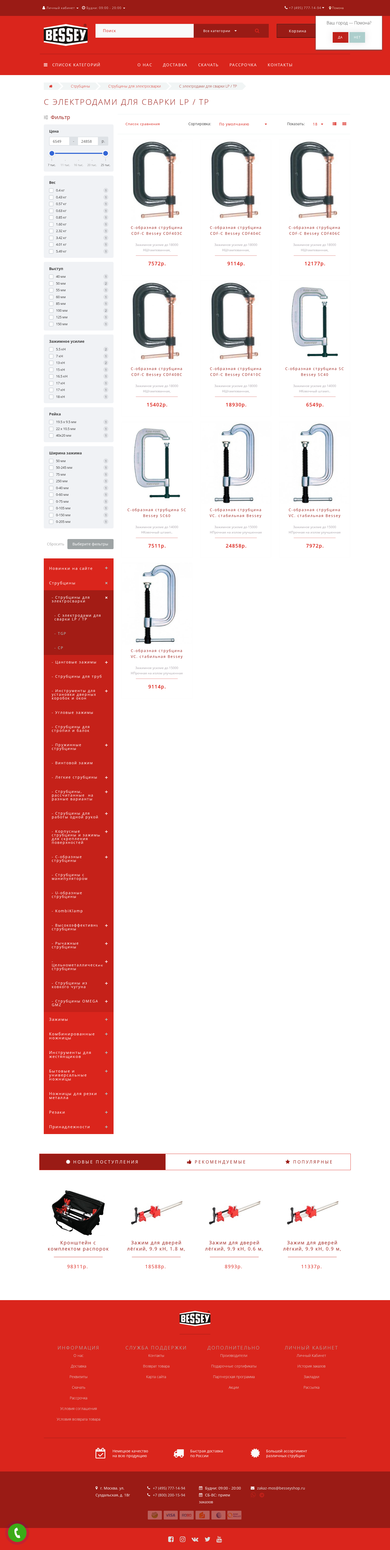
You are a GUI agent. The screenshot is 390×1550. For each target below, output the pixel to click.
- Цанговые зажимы (74, 662)
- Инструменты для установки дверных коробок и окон (74, 694)
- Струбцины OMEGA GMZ (75, 1002)
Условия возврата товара (78, 1419)
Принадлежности (69, 1126)
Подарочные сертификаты (234, 1366)
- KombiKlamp (67, 910)
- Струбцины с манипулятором (70, 876)
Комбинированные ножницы (72, 1035)
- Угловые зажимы (73, 712)
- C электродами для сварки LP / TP (77, 617)
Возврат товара (156, 1366)
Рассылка (311, 1387)
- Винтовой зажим (72, 762)
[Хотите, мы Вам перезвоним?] (17, 1533)
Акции (234, 1387)
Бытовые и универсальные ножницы (68, 1075)
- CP (58, 647)
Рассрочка (243, 64)
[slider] (52, 153)
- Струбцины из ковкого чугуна (70, 984)
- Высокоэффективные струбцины (77, 927)
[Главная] (51, 86)
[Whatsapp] (253, 1494)
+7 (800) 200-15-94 (169, 1494)
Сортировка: (199, 123)
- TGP (60, 633)
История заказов (311, 1366)
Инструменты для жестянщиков (70, 1054)
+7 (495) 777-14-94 (169, 1488)
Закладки (311, 1376)
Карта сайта (156, 1376)
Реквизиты (79, 1376)
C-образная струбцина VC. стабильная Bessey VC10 (236, 515)
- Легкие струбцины (75, 777)
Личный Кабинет (311, 1355)
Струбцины (62, 582)
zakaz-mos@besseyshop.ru (281, 1488)
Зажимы (58, 1019)
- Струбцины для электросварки (71, 599)
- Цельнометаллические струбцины (77, 965)
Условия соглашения (78, 1408)
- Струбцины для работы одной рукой (75, 815)
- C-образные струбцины (67, 858)
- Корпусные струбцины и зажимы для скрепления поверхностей (76, 837)
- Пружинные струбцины (67, 746)
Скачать (208, 64)
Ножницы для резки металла (73, 1095)
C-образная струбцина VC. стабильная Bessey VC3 (157, 656)
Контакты (280, 64)
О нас (144, 64)
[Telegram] (262, 1495)
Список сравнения (142, 123)
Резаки (57, 1112)
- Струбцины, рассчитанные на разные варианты (73, 795)
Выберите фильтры (90, 543)
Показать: (296, 123)
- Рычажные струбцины (65, 945)
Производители (233, 1355)
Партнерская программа (234, 1376)
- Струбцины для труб (77, 676)
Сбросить (55, 543)
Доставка (175, 64)
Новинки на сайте (71, 568)
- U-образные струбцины (67, 894)
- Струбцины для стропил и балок (71, 728)
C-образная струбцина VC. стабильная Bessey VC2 (315, 515)
